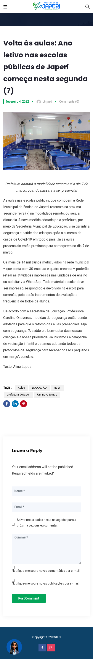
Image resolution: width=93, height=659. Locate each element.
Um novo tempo (47, 394)
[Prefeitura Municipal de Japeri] (46, 6)
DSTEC (56, 637)
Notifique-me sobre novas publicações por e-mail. (45, 583)
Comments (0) (69, 101)
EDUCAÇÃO (39, 387)
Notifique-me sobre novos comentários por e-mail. (46, 570)
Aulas (21, 387)
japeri (57, 387)
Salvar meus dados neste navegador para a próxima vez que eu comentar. (46, 522)
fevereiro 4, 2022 (17, 101)
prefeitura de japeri (18, 394)
